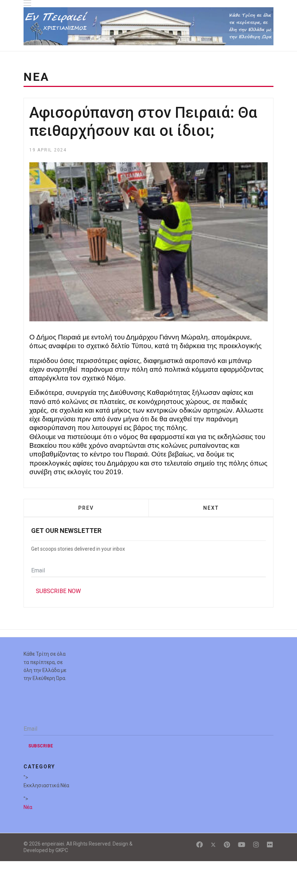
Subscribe (40, 745)
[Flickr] (270, 844)
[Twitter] (213, 844)
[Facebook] (199, 844)
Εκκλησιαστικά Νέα (46, 785)
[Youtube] (241, 844)
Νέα (28, 807)
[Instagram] (256, 844)
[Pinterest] (227, 844)
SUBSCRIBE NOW (58, 591)
